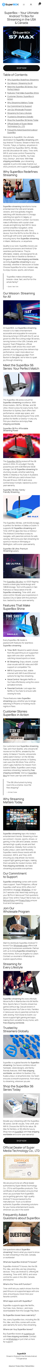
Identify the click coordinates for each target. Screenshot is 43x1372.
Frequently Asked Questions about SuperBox (22, 131)
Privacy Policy (24, 900)
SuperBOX (34, 166)
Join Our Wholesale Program (19, 109)
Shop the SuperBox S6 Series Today (22, 120)
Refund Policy (9, 900)
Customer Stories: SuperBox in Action (20, 97)
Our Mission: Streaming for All (19, 83)
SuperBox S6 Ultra (15, 581)
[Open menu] (24, 4)
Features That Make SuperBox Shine (23, 93)
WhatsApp (25, 889)
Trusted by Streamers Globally (20, 116)
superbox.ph (29, 1333)
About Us (20, 354)
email (18, 889)
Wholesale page (20, 945)
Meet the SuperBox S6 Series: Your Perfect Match (22, 88)
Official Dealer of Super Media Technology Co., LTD (20, 125)
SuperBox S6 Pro (14, 461)
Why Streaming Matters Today (20, 102)
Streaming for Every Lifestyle (19, 113)
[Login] (31, 4)
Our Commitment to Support (19, 106)
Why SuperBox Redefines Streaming (23, 79)
